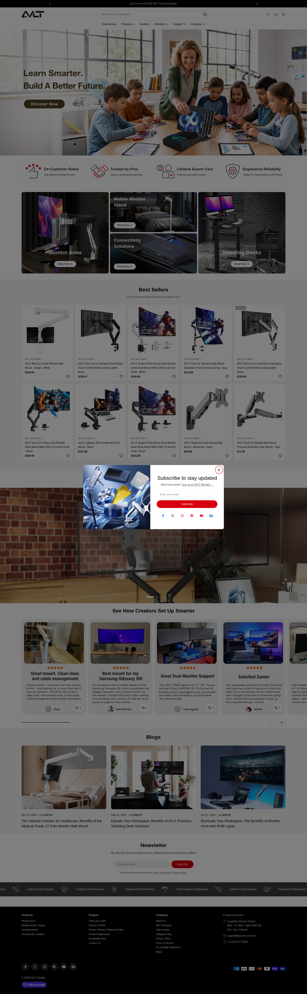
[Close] (219, 470)
